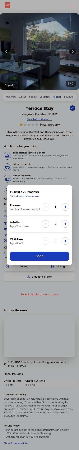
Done (39, 256)
